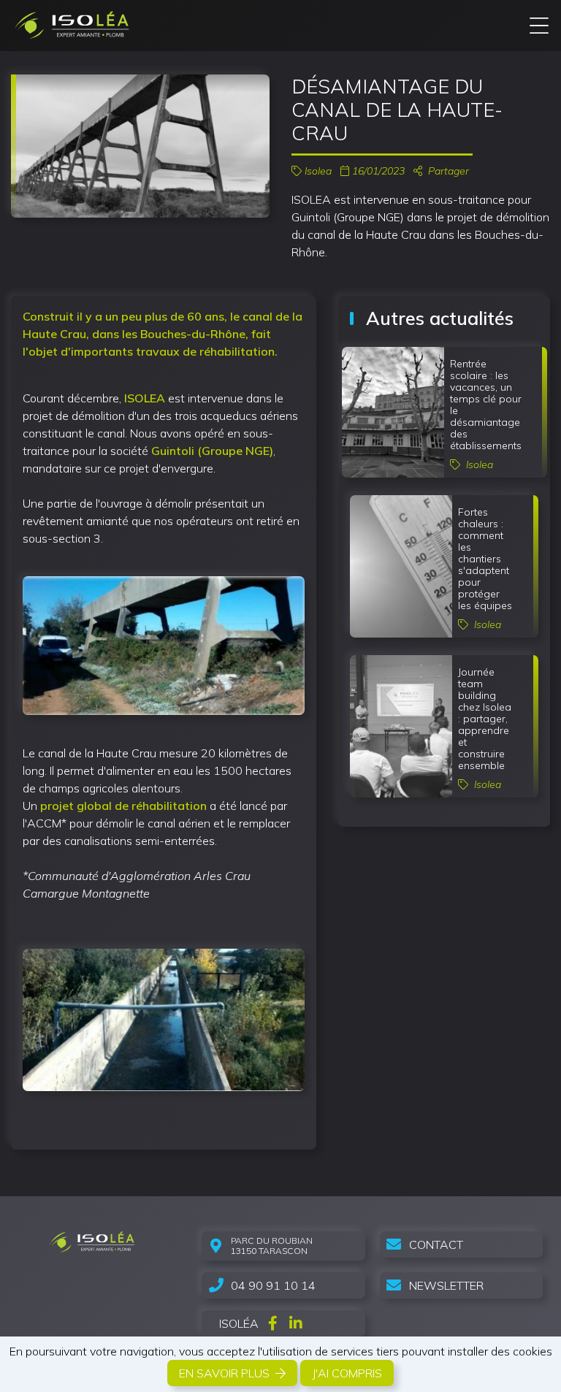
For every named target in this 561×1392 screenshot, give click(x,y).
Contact (436, 1244)
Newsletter (446, 1285)
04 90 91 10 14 (273, 1285)
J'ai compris (347, 1373)
